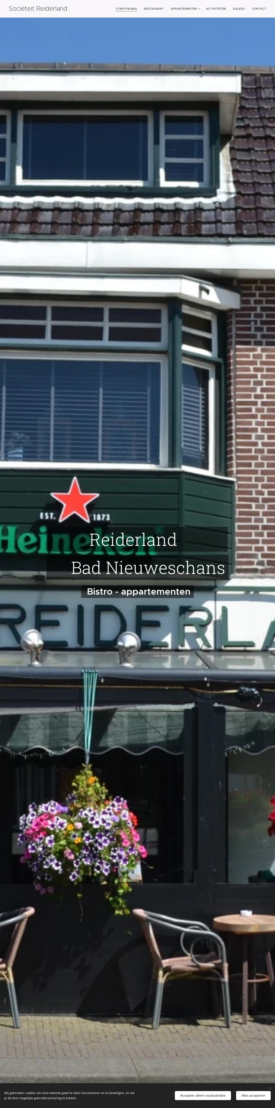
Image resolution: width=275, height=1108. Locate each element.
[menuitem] (128, 8)
